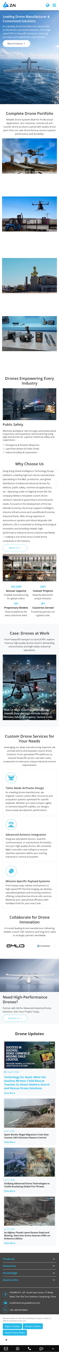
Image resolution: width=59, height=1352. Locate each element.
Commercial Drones (29, 200)
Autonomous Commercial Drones (22, 213)
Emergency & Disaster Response (21, 445)
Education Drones (14, 222)
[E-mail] (6, 1348)
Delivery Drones (13, 209)
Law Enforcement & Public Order (21, 448)
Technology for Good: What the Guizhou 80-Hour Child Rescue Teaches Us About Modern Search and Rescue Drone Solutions (27, 1082)
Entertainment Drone (16, 217)
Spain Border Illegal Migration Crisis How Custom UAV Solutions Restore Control (26, 1136)
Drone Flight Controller (17, 328)
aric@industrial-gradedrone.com (25, 1302)
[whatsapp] (18, 1348)
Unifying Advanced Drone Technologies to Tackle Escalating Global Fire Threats (27, 1185)
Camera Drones (13, 235)
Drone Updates (29, 1033)
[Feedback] (41, 1348)
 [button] (53, 403)
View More (11, 1093)
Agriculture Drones (15, 189)
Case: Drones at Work (29, 633)
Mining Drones (13, 168)
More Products (16, 43)
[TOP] (53, 1348)
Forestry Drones (13, 185)
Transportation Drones (17, 164)
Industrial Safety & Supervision (20, 452)
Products (9, 1259)
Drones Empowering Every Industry (29, 381)
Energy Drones (13, 180)
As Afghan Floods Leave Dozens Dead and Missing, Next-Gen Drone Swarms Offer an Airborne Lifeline (27, 1235)
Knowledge (10, 1273)
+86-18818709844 (19, 1310)
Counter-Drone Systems (30, 261)
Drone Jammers (13, 270)
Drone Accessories (29, 319)
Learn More (29, 241)
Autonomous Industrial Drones (21, 159)
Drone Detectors (14, 266)
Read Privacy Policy (15, 1332)
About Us (15, 547)
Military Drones (13, 193)
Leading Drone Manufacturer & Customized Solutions (26, 18)
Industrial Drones (29, 141)
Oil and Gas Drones (15, 176)
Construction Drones (16, 172)
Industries (9, 1266)
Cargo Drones (12, 151)
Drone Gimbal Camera (17, 324)
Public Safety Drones (16, 155)
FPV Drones (11, 231)
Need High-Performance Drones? (25, 999)
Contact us (15, 1018)
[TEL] (29, 1348)
